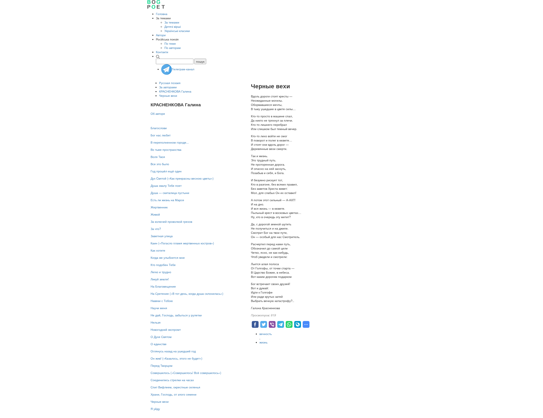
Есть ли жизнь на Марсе (167, 200)
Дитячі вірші (172, 26)
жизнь (263, 342)
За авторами (168, 87)
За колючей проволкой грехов (171, 221)
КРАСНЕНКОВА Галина (175, 91)
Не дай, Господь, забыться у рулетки (176, 315)
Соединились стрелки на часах (172, 380)
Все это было (160, 164)
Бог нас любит (161, 135)
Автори (161, 35)
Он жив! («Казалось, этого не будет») (176, 358)
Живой (155, 214)
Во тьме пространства (166, 149)
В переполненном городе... (170, 142)
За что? (156, 229)
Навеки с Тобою (162, 301)
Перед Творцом (161, 365)
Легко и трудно (161, 272)
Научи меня (159, 308)
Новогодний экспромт (166, 329)
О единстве (159, 344)
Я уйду (155, 409)
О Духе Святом (161, 337)
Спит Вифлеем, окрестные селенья (175, 387)
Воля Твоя (158, 157)
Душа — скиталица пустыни (170, 193)
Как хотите (158, 250)
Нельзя (156, 322)
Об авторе (158, 113)
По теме (170, 43)
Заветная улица (162, 236)
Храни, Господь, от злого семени (173, 394)
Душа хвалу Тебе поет (166, 185)
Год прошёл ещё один (166, 171)
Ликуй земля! (160, 279)
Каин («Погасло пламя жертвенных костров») (182, 243)
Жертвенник (159, 207)
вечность (265, 334)
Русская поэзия (170, 83)
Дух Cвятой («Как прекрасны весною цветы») (182, 178)
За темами (171, 22)
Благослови (159, 128)
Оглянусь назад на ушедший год (173, 351)
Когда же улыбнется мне (168, 257)
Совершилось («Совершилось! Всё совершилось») (186, 373)
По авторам (172, 48)
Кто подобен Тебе (163, 265)
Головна (161, 14)
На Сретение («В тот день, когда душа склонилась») (187, 293)
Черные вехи (168, 95)
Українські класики (177, 31)
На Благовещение (163, 286)
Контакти (162, 52)
